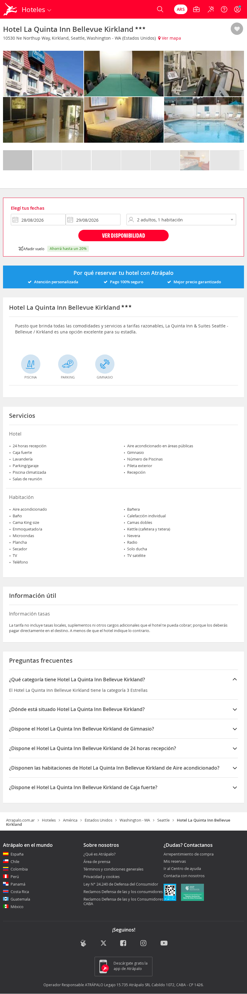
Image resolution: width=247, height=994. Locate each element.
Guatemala (20, 899)
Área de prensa (96, 861)
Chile (15, 861)
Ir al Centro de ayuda (182, 868)
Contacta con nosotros (184, 876)
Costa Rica (20, 891)
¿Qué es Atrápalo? (99, 854)
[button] (237, 29)
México (17, 906)
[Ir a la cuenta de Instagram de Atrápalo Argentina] (143, 944)
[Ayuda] (224, 9)
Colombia (19, 869)
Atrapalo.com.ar (20, 820)
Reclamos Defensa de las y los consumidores (123, 891)
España (17, 854)
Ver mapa (171, 38)
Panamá (18, 884)
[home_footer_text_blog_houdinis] (83, 943)
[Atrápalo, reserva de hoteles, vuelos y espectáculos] (11, 9)
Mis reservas (175, 861)
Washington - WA (135, 820)
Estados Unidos (98, 820)
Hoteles (49, 820)
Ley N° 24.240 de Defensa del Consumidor (120, 884)
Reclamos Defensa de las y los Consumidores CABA (123, 901)
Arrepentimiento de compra (189, 854)
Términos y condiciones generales (113, 869)
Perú (15, 876)
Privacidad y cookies (101, 876)
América (70, 820)
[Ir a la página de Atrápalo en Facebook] (123, 944)
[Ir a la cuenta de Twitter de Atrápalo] (103, 944)
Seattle (163, 820)
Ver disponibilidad (123, 235)
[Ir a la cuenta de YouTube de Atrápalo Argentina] (164, 944)
